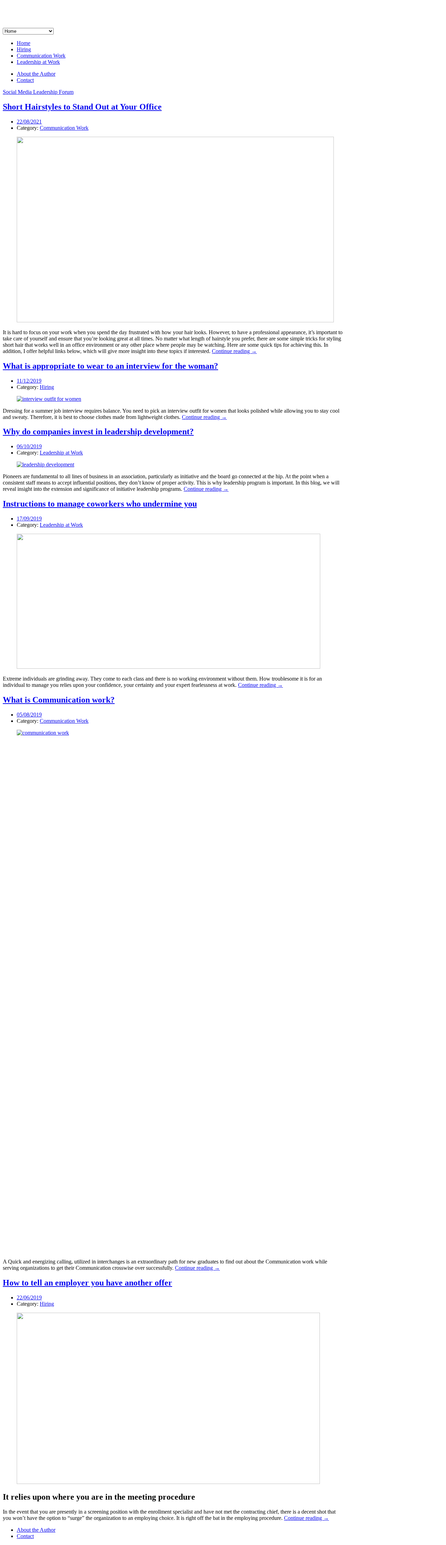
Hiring (24, 49)
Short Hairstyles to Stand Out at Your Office (82, 106)
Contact (25, 80)
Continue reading (234, 351)
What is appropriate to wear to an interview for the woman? (110, 365)
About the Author (36, 74)
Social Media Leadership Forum (38, 92)
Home (23, 43)
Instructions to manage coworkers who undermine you (100, 503)
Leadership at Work (38, 62)
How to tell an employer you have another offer (87, 1282)
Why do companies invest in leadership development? (98, 431)
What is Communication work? (59, 699)
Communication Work (41, 56)
